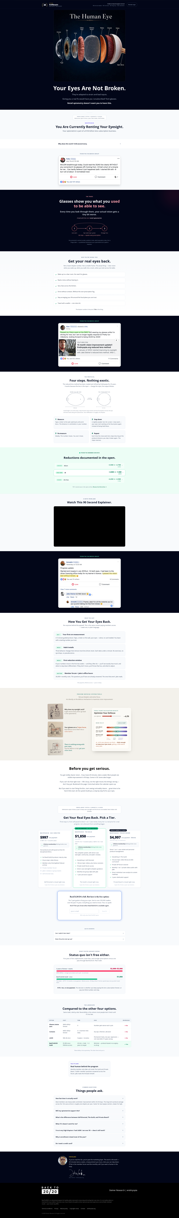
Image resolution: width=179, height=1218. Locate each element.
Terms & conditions (47, 1208)
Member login (132, 4)
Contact (83, 1208)
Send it (104, 911)
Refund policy (64, 1208)
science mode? (122, 723)
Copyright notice (74, 1208)
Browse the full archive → (100, 487)
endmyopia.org (91, 1208)
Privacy (56, 1208)
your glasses (97, 716)
